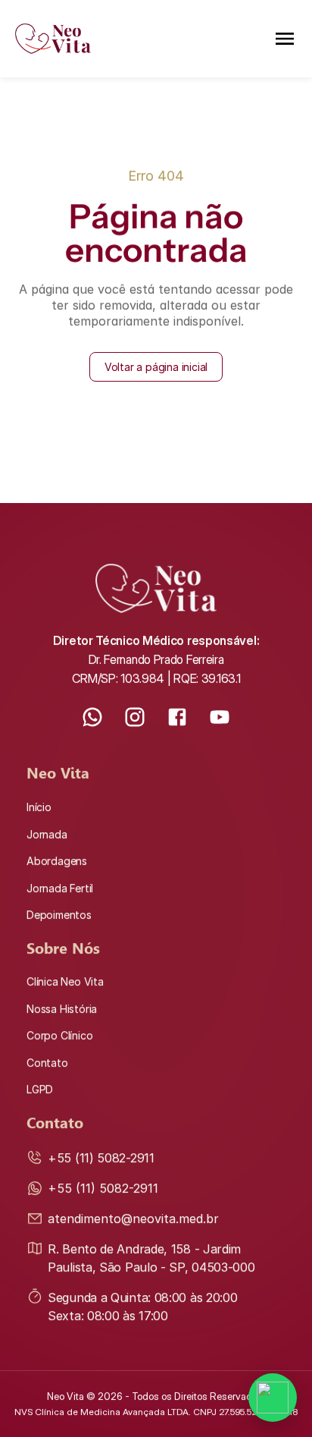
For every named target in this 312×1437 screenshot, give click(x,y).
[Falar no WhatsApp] (272, 1397)
